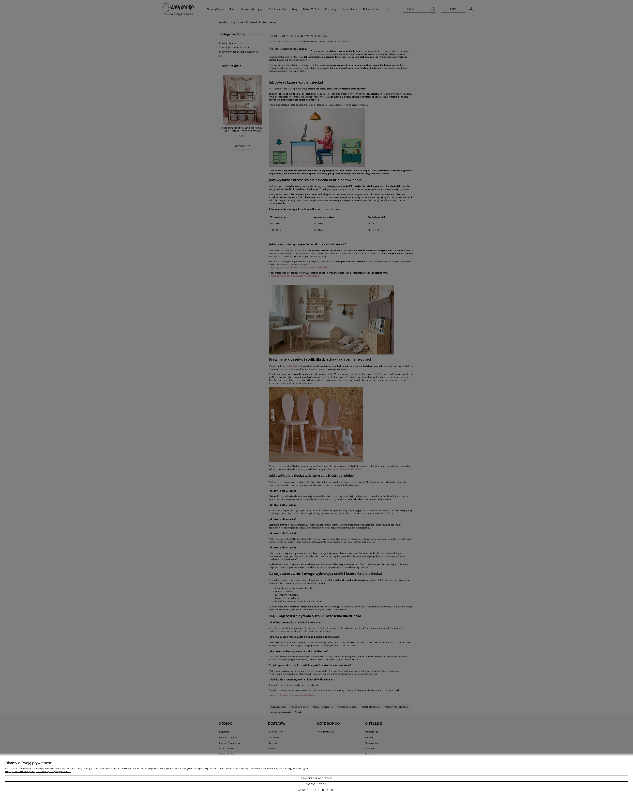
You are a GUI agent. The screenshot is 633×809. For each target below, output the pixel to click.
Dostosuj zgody (316, 784)
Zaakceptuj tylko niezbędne (316, 790)
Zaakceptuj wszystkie (316, 778)
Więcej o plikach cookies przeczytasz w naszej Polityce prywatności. (38, 771)
